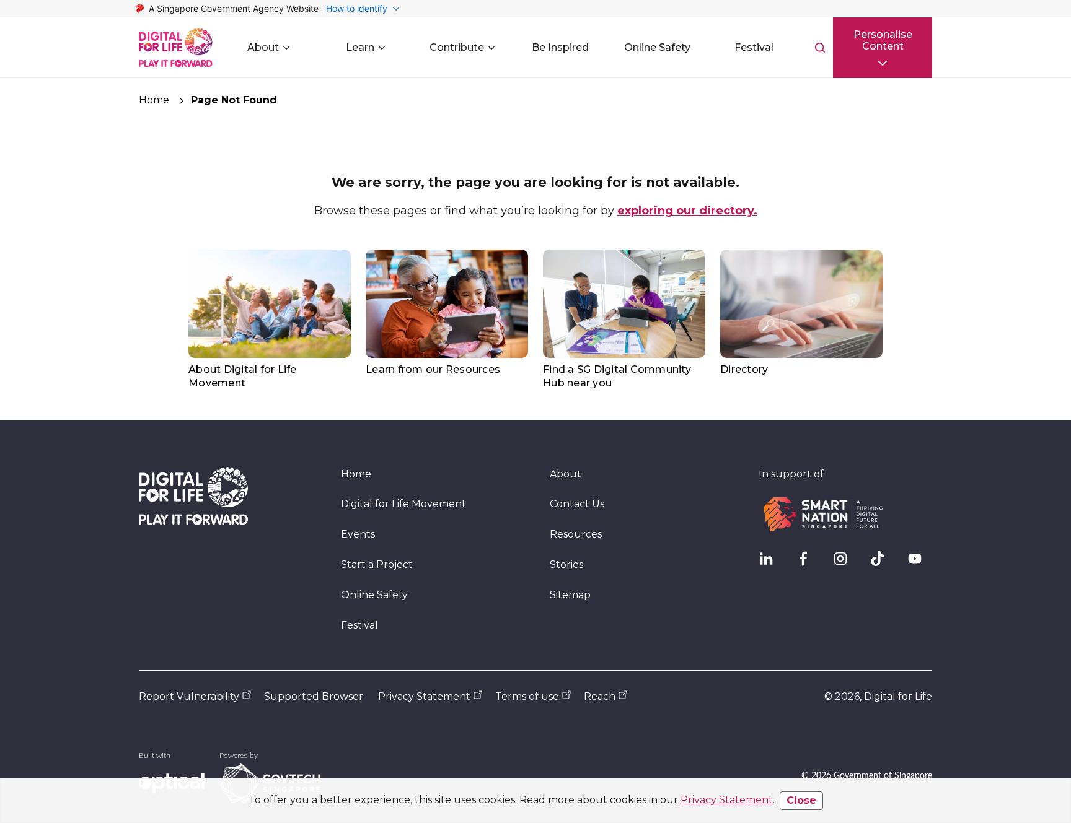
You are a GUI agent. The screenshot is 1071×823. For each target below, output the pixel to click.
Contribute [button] (457, 47)
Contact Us (577, 504)
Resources (576, 534)
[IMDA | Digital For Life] (176, 47)
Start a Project (377, 564)
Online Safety (374, 595)
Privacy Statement (727, 800)
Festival (359, 625)
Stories (566, 564)
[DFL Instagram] (845, 563)
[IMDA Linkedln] (771, 563)
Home (154, 100)
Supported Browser (313, 696)
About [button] (263, 47)
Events (358, 534)
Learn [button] (360, 47)
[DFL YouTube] (919, 563)
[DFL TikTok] (882, 563)
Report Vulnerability (189, 696)
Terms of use (527, 696)
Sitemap (570, 595)
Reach (599, 696)
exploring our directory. (687, 210)
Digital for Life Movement (403, 504)
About (565, 474)
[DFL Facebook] (808, 563)
